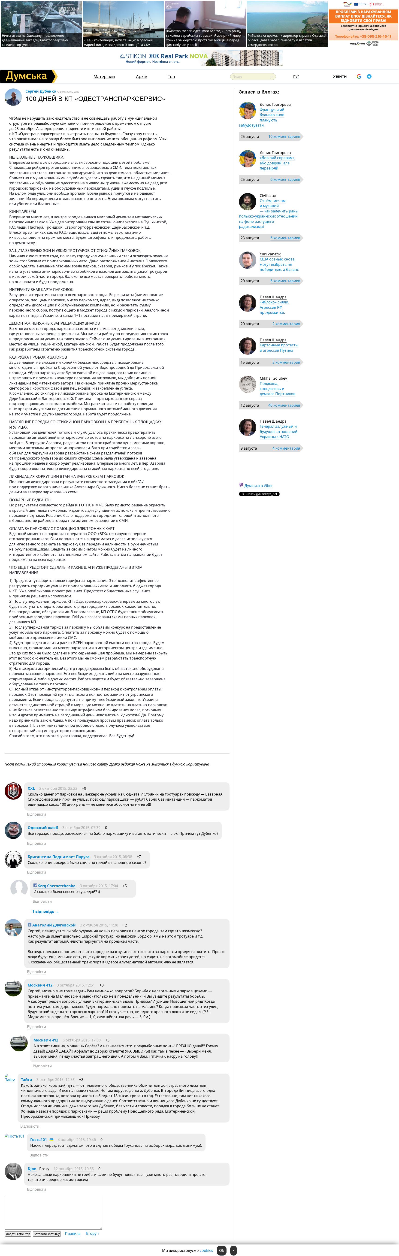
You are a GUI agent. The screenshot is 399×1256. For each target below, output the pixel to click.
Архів (141, 76)
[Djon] (13, 1178)
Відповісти (36, 814)
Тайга (26, 1079)
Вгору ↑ (92, 1233)
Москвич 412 (40, 985)
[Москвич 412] (13, 995)
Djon (32, 1168)
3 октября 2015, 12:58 (55, 1079)
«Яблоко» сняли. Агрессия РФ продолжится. (274, 307)
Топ (171, 76)
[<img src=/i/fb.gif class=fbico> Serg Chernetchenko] (19, 895)
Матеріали (104, 76)
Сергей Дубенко (40, 91)
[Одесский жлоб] (13, 837)
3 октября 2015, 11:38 (99, 925)
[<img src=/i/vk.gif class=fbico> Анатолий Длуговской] (13, 935)
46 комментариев (284, 405)
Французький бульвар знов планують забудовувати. (261, 117)
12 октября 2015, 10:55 (74, 1168)
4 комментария (286, 448)
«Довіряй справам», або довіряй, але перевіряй (277, 163)
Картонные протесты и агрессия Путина (279, 347)
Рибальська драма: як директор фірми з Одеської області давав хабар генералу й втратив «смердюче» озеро (287, 40)
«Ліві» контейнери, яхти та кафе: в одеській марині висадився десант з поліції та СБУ (118, 42)
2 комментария (286, 323)
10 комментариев (284, 136)
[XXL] (13, 798)
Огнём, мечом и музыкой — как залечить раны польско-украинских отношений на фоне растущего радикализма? (268, 213)
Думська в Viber (259, 485)
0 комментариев (285, 179)
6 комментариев (285, 237)
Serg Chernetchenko (56, 885)
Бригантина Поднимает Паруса (59, 856)
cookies (206, 1250)
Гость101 (38, 1139)
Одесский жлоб (43, 827)
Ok (221, 1250)
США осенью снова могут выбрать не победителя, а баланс (279, 264)
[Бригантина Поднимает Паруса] (13, 866)
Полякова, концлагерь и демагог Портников (277, 388)
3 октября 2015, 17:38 (82, 1040)
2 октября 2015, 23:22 (58, 788)
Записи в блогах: (259, 91)
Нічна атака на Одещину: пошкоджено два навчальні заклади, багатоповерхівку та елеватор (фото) (35, 40)
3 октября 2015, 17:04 (99, 885)
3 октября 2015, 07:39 (81, 827)
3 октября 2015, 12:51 (76, 985)
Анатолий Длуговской (53, 925)
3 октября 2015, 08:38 (113, 856)
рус (296, 76)
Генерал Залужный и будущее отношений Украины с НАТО (278, 431)
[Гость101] (14, 1136)
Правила (73, 1233)
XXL (31, 788)
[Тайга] (10, 1079)
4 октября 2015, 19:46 (77, 1139)
